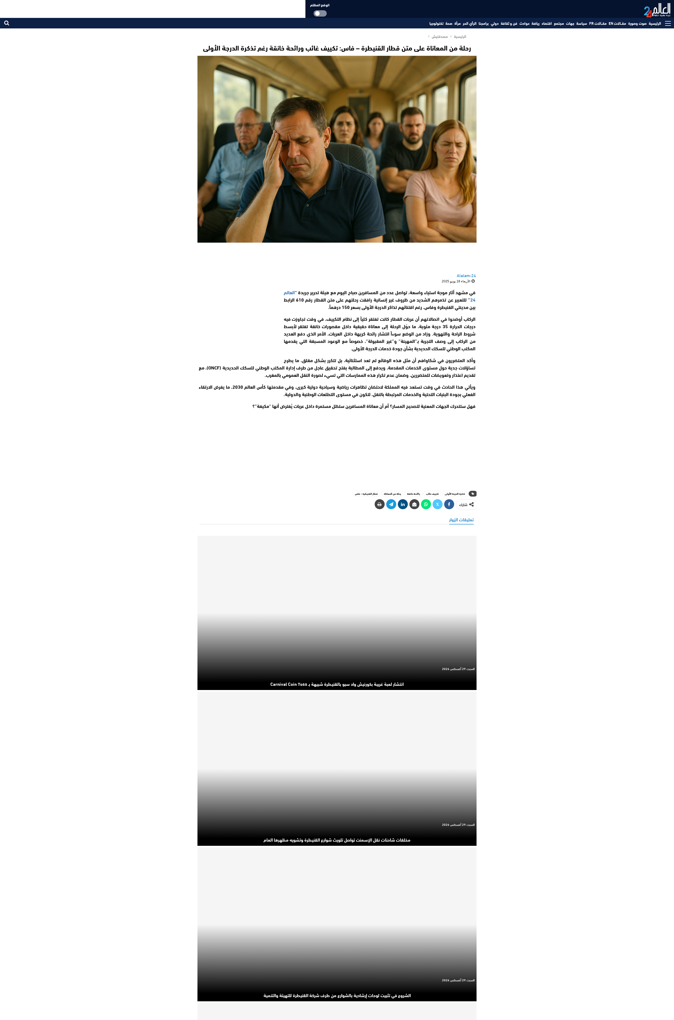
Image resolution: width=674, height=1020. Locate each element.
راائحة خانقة (413, 493)
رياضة (535, 23)
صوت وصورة (637, 23)
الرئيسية (655, 23)
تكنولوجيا (436, 23)
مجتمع (559, 23)
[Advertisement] (236, 321)
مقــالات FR (598, 23)
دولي (495, 23)
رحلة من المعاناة (392, 493)
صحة (448, 23)
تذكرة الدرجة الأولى (455, 493)
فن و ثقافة (509, 23)
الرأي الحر (470, 23)
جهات (570, 23)
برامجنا (484, 23)
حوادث (524, 23)
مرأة (457, 23)
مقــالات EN (617, 23)
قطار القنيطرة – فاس (366, 493)
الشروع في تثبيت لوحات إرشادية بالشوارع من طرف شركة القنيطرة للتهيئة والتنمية (337, 995)
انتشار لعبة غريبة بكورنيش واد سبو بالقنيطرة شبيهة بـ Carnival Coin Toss (337, 683)
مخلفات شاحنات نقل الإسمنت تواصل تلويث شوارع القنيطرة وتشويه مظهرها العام (337, 839)
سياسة (581, 23)
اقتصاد (547, 23)
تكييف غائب (432, 493)
